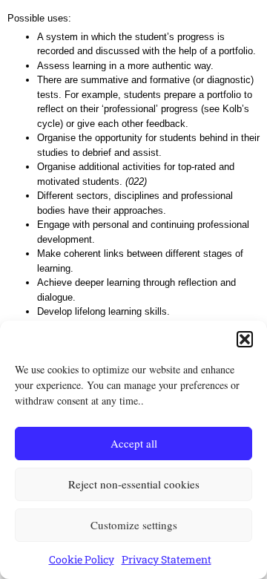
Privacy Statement (166, 559)
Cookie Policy (81, 559)
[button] (244, 339)
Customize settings (133, 524)
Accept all (134, 443)
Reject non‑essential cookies (134, 484)
